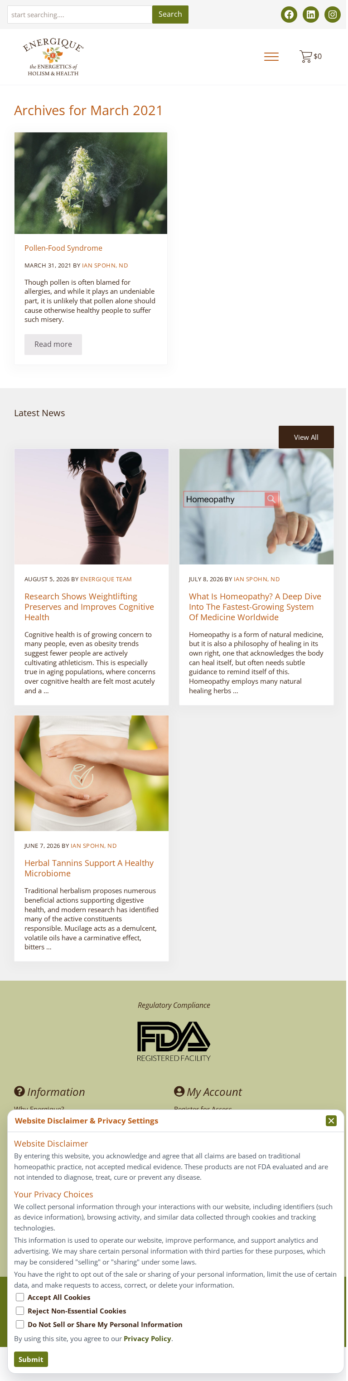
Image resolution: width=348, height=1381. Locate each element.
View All (306, 437)
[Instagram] (332, 14)
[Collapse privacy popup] (331, 1120)
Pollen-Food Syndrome (63, 248)
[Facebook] (289, 14)
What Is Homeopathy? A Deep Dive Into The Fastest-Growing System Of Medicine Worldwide (255, 606)
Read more (58, 346)
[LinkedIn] (311, 14)
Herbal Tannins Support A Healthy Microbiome (89, 868)
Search (170, 14)
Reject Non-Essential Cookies (77, 1310)
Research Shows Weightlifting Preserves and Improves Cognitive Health (89, 606)
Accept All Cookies (59, 1297)
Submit (31, 1359)
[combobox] (79, 14)
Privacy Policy (147, 1338)
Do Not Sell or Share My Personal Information (105, 1324)
